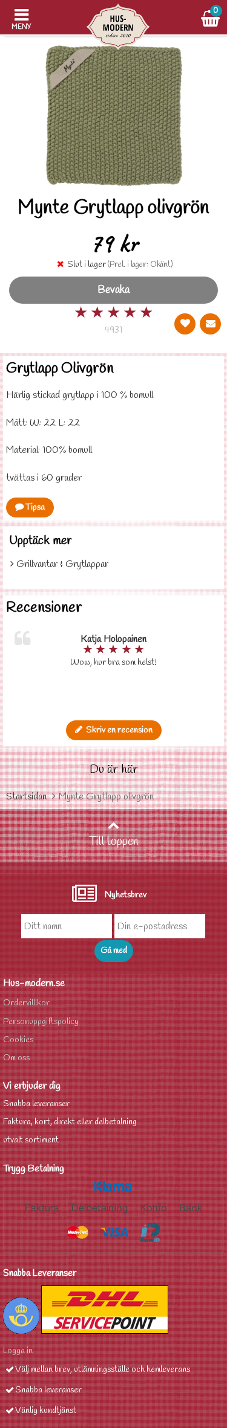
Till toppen (114, 842)
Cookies (18, 1040)
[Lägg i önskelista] (185, 324)
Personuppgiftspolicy (41, 1022)
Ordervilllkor (26, 1003)
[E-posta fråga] (210, 324)
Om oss (16, 1058)
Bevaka (113, 290)
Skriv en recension (117, 730)
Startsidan (26, 796)
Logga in (18, 1351)
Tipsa (34, 507)
